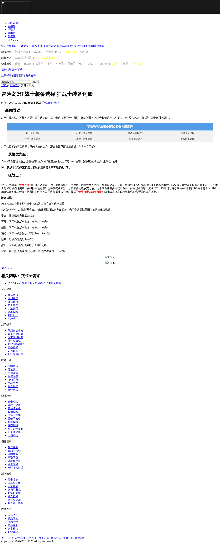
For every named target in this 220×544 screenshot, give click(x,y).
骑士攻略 (13, 401)
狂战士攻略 (14, 405)
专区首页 (13, 23)
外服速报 (13, 301)
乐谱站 (11, 29)
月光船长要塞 (15, 503)
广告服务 (32, 538)
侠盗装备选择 (136, 139)
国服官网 (18, 75)
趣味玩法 (13, 315)
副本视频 (13, 528)
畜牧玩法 (13, 389)
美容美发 (13, 383)
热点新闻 (13, 305)
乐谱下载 (13, 457)
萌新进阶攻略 (15, 330)
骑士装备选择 (32, 133)
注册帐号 (6, 75)
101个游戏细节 (16, 344)
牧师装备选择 (187, 133)
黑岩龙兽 (13, 479)
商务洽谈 (44, 538)
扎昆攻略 (37, 51)
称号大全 (51, 45)
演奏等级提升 (15, 337)
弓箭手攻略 (14, 415)
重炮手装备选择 (84, 139)
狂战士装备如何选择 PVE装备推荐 (41, 283)
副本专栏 (13, 464)
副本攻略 (13, 312)
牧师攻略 (13, 411)
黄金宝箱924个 (82, 45)
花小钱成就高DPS (45, 57)
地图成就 (13, 454)
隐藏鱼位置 (14, 461)
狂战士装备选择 (84, 133)
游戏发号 (30, 75)
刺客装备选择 (187, 139)
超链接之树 (14, 493)
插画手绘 (13, 522)
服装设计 (13, 369)
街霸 (125, 63)
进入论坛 (13, 39)
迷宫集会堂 (14, 499)
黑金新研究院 (53, 51)
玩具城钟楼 (14, 483)
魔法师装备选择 (136, 133)
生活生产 (13, 386)
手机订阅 (47, 102)
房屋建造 (13, 373)
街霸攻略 (13, 435)
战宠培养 (70, 51)
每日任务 (13, 447)
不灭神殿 (13, 486)
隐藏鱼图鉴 (97, 45)
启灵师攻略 (14, 432)
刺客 (90, 63)
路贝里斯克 (14, 489)
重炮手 (71, 63)
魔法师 (39, 63)
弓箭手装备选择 (32, 139)
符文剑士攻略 (15, 428)
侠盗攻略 (13, 425)
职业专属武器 (15, 354)
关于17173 (7, 538)
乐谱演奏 (13, 376)
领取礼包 (137, 63)
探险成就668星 (65, 45)
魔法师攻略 (14, 408)
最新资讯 (13, 295)
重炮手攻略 (14, 418)
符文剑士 (102, 63)
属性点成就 (14, 340)
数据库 (11, 36)
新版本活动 (21, 51)
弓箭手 (60, 63)
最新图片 (13, 515)
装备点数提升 (15, 334)
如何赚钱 (13, 350)
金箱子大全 (14, 450)
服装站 (11, 26)
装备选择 (13, 347)
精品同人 (13, 518)
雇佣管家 (13, 379)
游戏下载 (17, 69)
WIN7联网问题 (23, 57)
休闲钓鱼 (13, 366)
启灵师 (115, 63)
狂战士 (28, 63)
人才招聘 (20, 538)
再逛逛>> (7, 268)
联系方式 (56, 538)
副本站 (11, 33)
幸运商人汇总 (15, 467)
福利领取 (6, 69)
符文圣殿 (13, 496)
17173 (4, 85)
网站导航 (80, 538)
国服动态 (13, 298)
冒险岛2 (14, 85)
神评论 (56, 102)
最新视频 (13, 525)
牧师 (49, 63)
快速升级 (13, 308)
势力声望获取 (9, 45)
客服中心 (68, 538)
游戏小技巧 (38, 45)
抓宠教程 (84, 51)
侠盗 (81, 63)
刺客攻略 (13, 422)
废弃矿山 (26, 45)
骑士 (17, 63)
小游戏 (11, 318)
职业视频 (13, 532)
